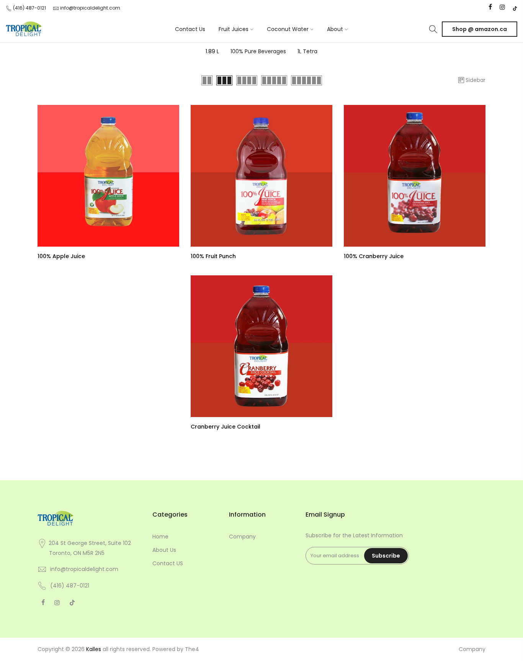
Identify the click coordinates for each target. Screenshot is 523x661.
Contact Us (190, 29)
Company (242, 536)
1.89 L (212, 51)
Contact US (167, 563)
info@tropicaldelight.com (90, 8)
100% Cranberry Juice (374, 256)
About (335, 29)
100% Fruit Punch (213, 256)
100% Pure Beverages (258, 51)
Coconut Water (288, 29)
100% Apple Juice (61, 256)
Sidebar (475, 80)
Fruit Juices (233, 29)
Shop (479, 29)
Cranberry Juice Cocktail (225, 426)
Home (160, 536)
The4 (192, 649)
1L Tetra (307, 51)
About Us (164, 550)
